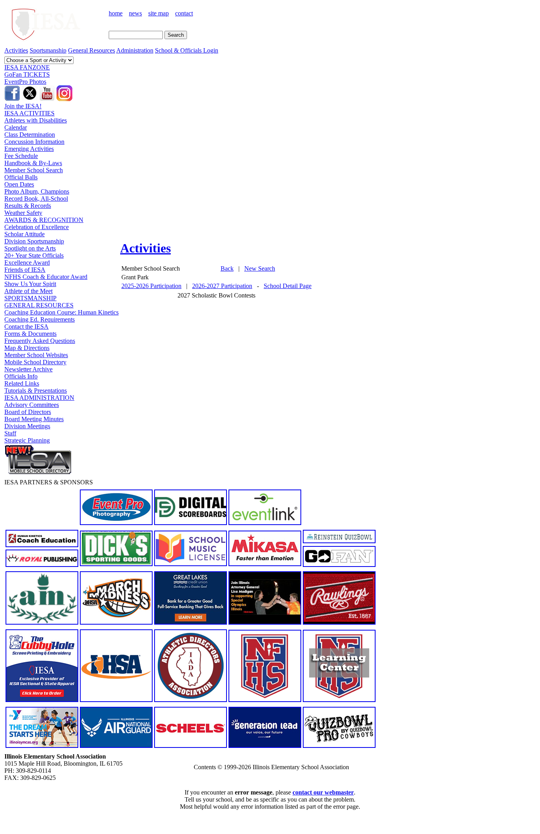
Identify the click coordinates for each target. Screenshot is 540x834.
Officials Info (21, 376)
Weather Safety (23, 212)
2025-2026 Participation (151, 285)
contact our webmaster (323, 792)
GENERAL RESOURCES (39, 305)
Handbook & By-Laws (33, 163)
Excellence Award (27, 262)
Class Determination (29, 134)
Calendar (15, 127)
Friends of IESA (24, 269)
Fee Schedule (21, 155)
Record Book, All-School (36, 198)
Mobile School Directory (35, 362)
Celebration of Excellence (36, 227)
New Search (259, 268)
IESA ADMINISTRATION (39, 397)
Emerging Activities (29, 148)
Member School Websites (36, 355)
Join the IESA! (23, 106)
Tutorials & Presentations (35, 390)
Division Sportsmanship (34, 241)
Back (227, 268)
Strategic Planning (27, 440)
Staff (10, 433)
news (135, 13)
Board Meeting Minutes (34, 419)
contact (184, 13)
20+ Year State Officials (34, 255)
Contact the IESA (26, 326)
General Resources (91, 50)
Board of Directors (27, 412)
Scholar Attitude (24, 234)
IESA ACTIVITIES (29, 113)
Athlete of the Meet (28, 291)
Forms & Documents (30, 333)
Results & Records (27, 205)
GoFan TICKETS (27, 74)
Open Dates (19, 184)
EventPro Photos (25, 81)
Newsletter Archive (28, 369)
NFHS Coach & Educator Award (45, 276)
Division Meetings (27, 426)
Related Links (21, 383)
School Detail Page (288, 285)
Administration (134, 50)
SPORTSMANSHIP (30, 298)
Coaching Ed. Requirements (39, 319)
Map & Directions (26, 348)
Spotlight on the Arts (30, 248)
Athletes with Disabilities (35, 120)
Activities (16, 50)
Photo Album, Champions (36, 191)
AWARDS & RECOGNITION (43, 220)
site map (158, 13)
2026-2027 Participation (222, 285)
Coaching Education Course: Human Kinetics (61, 312)
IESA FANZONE (27, 67)
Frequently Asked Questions (39, 340)
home (116, 13)
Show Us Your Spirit (30, 284)
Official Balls (21, 177)
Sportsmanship (48, 50)
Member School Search (33, 170)
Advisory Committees (31, 404)
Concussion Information (34, 141)
